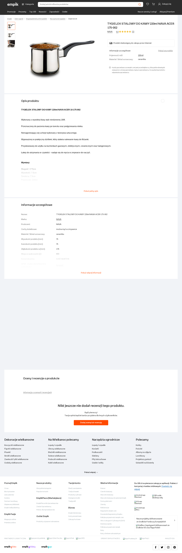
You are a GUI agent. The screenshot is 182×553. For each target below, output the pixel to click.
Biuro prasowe (9, 491)
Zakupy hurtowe (74, 519)
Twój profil (72, 501)
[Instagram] (168, 547)
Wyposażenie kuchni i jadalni (36, 19)
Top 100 (32, 12)
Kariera (7, 498)
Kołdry (138, 445)
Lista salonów (9, 495)
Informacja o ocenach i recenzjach (37, 392)
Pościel (139, 449)
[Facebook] (155, 547)
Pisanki (7, 452)
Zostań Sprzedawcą (43, 506)
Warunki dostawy (106, 495)
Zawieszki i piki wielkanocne (16, 459)
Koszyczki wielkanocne (14, 445)
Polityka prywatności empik (110, 527)
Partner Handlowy (11, 501)
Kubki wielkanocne (56, 463)
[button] (61, 55)
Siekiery (95, 456)
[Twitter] (162, 547)
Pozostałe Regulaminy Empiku (111, 514)
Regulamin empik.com (108, 511)
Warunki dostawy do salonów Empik (113, 498)
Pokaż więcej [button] (90, 472)
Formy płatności (106, 501)
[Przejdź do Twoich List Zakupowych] (147, 4)
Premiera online (10, 523)
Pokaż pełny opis (91, 191)
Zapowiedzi (54, 12)
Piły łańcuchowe (99, 459)
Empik (9, 19)
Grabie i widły (97, 463)
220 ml (140, 55)
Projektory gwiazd (143, 459)
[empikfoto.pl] (10, 547)
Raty (102, 530)
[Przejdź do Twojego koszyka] (154, 4)
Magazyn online (10, 519)
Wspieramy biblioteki (11, 504)
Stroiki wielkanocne (12, 456)
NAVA (110, 32)
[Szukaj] (139, 4)
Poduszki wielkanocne (57, 459)
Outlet (64, 12)
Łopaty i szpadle (55, 445)
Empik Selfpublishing (11, 508)
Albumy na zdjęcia (143, 452)
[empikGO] (46, 547)
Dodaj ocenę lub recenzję (91, 423)
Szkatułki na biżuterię (145, 463)
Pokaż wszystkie (165, 51)
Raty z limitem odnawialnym (110, 533)
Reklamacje (104, 508)
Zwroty (103, 504)
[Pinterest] (174, 547)
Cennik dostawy (106, 491)
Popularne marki (42, 491)
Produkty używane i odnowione (47, 521)
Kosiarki (95, 449)
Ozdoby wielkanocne (13, 463)
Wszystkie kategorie (43, 488)
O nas (6, 488)
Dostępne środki (74, 498)
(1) (133, 32)
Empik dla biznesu (74, 513)
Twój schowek (73, 491)
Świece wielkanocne (56, 456)
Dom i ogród (19, 19)
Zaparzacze (72, 19)
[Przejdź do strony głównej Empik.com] (13, 4)
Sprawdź (59, 265)
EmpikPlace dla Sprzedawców (47, 503)
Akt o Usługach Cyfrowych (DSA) (112, 521)
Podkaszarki (97, 452)
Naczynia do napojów (57, 19)
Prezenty (22, 12)
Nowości (42, 12)
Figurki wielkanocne (12, 449)
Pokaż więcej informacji (91, 273)
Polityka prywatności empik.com (112, 517)
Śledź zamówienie (74, 488)
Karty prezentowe (74, 516)
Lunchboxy (140, 456)
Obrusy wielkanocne (56, 449)
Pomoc (102, 488)
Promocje (11, 12)
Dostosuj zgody (106, 524)
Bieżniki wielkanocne (57, 452)
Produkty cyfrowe (74, 495)
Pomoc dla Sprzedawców (45, 510)
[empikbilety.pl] (29, 547)
